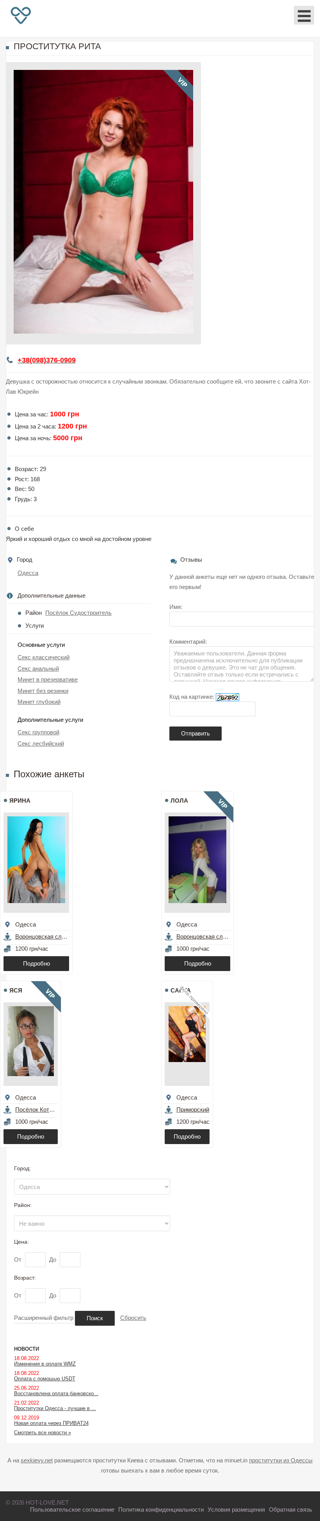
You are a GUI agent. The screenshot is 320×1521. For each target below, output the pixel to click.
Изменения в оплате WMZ (45, 1364)
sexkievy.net (37, 1460)
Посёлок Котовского (42, 1109)
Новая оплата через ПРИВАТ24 (51, 1423)
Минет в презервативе (48, 679)
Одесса (28, 572)
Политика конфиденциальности (161, 1509)
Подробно (36, 963)
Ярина (19, 800)
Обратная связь (290, 1509)
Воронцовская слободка (48, 936)
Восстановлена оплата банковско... (56, 1393)
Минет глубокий (39, 701)
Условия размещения (236, 1509)
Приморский (192, 1109)
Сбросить (133, 1317)
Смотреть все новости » (42, 1432)
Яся (15, 990)
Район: (23, 1205)
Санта (181, 990)
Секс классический (43, 657)
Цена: (21, 1241)
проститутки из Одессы (281, 1460)
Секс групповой (38, 732)
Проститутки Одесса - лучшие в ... (55, 1408)
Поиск (95, 1318)
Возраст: (25, 1277)
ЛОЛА (179, 800)
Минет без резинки (43, 690)
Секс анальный (38, 668)
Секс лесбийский (41, 743)
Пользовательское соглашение (72, 1509)
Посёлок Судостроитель (78, 612)
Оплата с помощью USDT (44, 1379)
